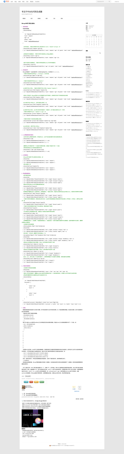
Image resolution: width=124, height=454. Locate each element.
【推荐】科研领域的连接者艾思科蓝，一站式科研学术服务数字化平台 (35, 408)
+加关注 (23, 389)
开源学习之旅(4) (89, 85)
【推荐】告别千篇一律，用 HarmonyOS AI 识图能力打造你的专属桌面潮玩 (36, 406)
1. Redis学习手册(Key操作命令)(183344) (94, 137)
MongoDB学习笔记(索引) (31, 393)
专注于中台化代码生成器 (32, 11)
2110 (90, 28)
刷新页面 (77, 399)
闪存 (27, 1)
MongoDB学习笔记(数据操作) (31, 395)
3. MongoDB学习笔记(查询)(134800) (93, 140)
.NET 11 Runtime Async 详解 (28, 433)
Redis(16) (88, 79)
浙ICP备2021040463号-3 (69, 445)
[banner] (6, 2)
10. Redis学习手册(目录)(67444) (92, 157)
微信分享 (42, 381)
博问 (23, 1)
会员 (12, 1)
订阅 (54, 18)
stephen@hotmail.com (34, 41)
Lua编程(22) (88, 71)
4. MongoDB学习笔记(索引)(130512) (93, 141)
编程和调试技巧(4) (89, 83)
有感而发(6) (88, 86)
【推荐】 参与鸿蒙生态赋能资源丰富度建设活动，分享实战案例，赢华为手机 (36, 403)
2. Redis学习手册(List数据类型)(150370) (93, 138)
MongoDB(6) (88, 73)
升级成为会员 (76, 391)
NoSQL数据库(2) (89, 74)
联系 (47, 18)
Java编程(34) (88, 68)
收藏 (51, 397)
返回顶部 (81, 399)
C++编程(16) (88, 66)
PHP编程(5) (88, 76)
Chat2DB (37, 1)
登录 (37, 400)
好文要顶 (26, 381)
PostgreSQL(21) (89, 77)
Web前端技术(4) (89, 82)
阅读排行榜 (88, 135)
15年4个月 (91, 27)
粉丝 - (28, 387)
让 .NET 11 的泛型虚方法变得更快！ (29, 432)
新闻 (19, 1)
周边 (16, 1)
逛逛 (41, 400)
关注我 (31, 381)
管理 (62, 18)
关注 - (31, 387)
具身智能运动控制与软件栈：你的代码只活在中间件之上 (33, 430)
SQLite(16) (88, 80)
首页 (32, 18)
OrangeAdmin (28, 385)
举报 (53, 397)
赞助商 (31, 1)
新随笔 (39, 18)
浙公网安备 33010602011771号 (57, 445)
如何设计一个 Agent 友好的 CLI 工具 (29, 436)
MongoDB (28, 376)
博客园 (24, 18)
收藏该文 (36, 381)
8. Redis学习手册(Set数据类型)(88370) (93, 152)
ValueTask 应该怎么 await (27, 435)
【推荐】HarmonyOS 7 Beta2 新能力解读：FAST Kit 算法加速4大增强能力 (36, 404)
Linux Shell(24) (89, 69)
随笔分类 (88, 64)
